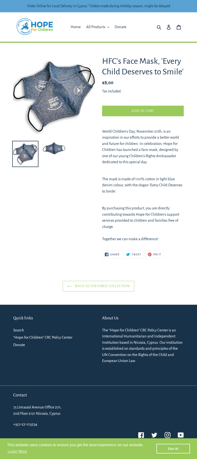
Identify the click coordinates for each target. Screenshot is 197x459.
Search (18, 330)
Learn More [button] (17, 451)
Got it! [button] (173, 449)
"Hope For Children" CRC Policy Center (42, 337)
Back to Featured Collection (102, 286)
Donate (19, 345)
